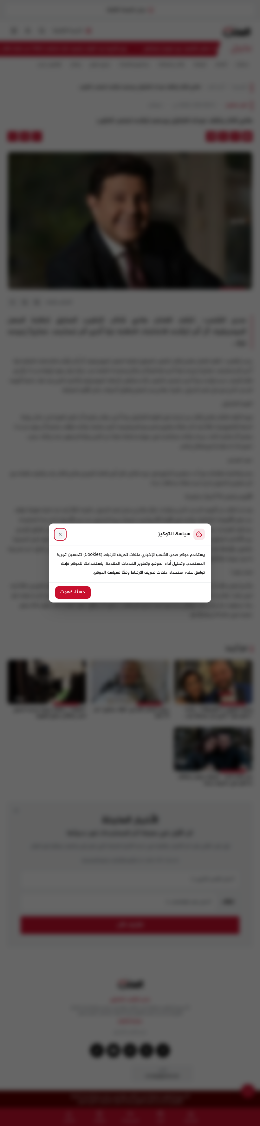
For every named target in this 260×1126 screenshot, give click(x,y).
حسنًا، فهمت (73, 592)
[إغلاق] (60, 534)
